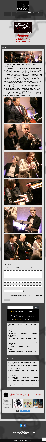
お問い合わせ (31, 14)
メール (6, 284)
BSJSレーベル (39, 14)
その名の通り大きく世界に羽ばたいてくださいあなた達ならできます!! (22, 351)
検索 (8, 305)
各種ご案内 (7, 14)
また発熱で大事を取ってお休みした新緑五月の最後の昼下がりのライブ (24, 362)
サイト (5, 289)
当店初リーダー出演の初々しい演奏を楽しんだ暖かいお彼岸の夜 (23, 384)
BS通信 (38, 12)
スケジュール (23, 12)
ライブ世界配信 (19, 17)
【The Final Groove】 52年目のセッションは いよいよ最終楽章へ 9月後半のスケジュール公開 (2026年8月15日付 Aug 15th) (23, 38)
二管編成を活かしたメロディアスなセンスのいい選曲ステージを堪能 (22, 338)
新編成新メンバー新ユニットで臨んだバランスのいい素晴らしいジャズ (24, 370)
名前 (5, 279)
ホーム (7, 12)
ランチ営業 (15, 14)
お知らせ (15, 12)
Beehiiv (15, 378)
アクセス (23, 14)
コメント (6, 269)
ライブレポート (31, 12)
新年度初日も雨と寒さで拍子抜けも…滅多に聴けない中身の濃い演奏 (24, 380)
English (27, 17)
